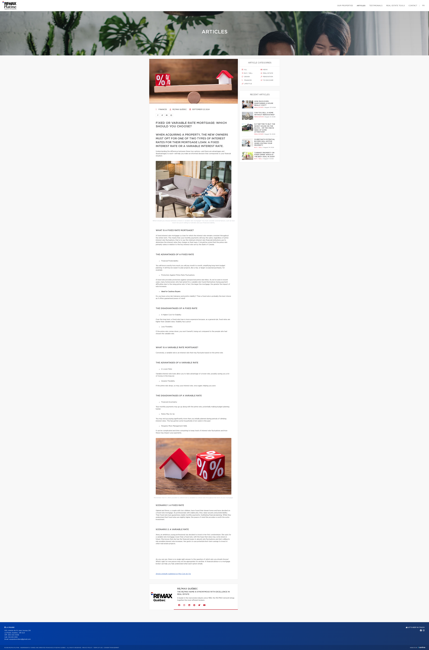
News (265, 69)
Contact (413, 5)
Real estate (268, 73)
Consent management (111, 647)
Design (247, 76)
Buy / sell (248, 73)
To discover (268, 80)
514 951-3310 (13, 637)
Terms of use (98, 647)
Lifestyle (248, 83)
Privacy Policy (87, 647)
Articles (361, 5)
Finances (162, 109)
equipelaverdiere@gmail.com (20, 639)
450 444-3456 (13, 635)
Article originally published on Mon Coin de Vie (173, 574)
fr (423, 5)
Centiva (421, 647)
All (245, 69)
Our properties (345, 5)
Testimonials (375, 5)
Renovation (268, 76)
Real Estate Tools (395, 5)
